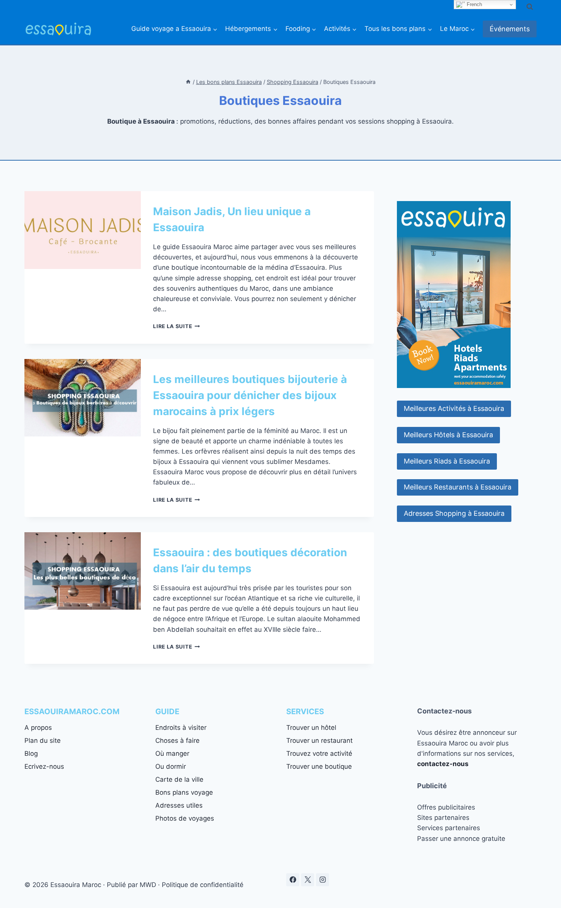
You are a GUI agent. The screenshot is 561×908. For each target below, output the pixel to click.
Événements (510, 29)
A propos (38, 727)
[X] (307, 879)
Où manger (172, 753)
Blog (31, 753)
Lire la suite (176, 326)
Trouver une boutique (319, 766)
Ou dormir (170, 766)
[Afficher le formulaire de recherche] (530, 7)
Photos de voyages (184, 818)
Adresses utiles (179, 805)
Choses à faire (177, 740)
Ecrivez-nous (44, 766)
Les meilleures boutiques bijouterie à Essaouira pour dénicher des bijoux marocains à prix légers (250, 395)
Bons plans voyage (184, 792)
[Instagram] (322, 879)
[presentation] (82, 230)
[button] (454, 409)
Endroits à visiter (180, 727)
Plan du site (42, 740)
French (473, 4)
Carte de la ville (179, 779)
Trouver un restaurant (319, 740)
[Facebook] (292, 879)
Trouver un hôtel (311, 727)
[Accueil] (188, 82)
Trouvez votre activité (319, 753)
